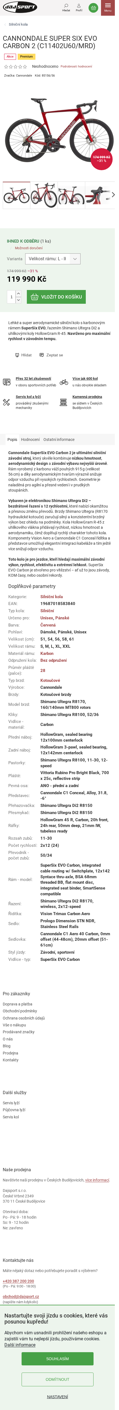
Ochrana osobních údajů (24, 1018)
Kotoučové (50, 680)
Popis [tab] (12, 439)
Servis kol (11, 1117)
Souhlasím (57, 1359)
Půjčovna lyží (14, 1110)
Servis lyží (11, 1103)
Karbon (46, 653)
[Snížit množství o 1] (18, 300)
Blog (7, 1046)
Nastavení (57, 1397)
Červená (48, 625)
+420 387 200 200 (18, 1281)
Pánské (62, 617)
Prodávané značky (19, 1032)
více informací (97, 1180)
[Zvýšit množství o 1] (18, 294)
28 (42, 670)
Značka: (18, 75)
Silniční (47, 610)
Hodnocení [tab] (30, 439)
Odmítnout (57, 1379)
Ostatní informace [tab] (58, 439)
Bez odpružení (53, 660)
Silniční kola (51, 596)
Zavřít (43, 349)
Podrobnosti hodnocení (76, 66)
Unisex (46, 617)
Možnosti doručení (29, 248)
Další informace (19, 1344)
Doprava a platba (17, 1004)
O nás (8, 1039)
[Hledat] (66, 6)
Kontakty (11, 1060)
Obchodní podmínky (20, 1011)
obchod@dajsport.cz (21, 1296)
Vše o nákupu (14, 1025)
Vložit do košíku (61, 297)
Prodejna (10, 1053)
